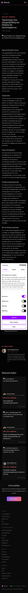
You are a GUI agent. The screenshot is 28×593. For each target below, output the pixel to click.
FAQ (3, 571)
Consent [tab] (5, 269)
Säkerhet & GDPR (6, 573)
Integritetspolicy (6, 576)
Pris (3, 521)
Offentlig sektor (6, 545)
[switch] (24, 301)
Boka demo (5, 578)
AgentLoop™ (5, 519)
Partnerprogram (6, 557)
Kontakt (4, 562)
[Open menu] (25, 2)
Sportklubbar (5, 540)
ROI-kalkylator (5, 524)
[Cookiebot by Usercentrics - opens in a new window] (19, 265)
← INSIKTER (5, 13)
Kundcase (4, 554)
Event (3, 538)
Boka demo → (14, 499)
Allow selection (14, 322)
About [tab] (23, 269)
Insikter (4, 568)
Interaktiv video (6, 516)
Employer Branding (6, 530)
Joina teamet (5, 559)
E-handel (4, 535)
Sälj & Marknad (6, 533)
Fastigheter (5, 543)
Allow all (14, 317)
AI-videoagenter (6, 514)
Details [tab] (14, 269)
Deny (14, 326)
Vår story (4, 552)
